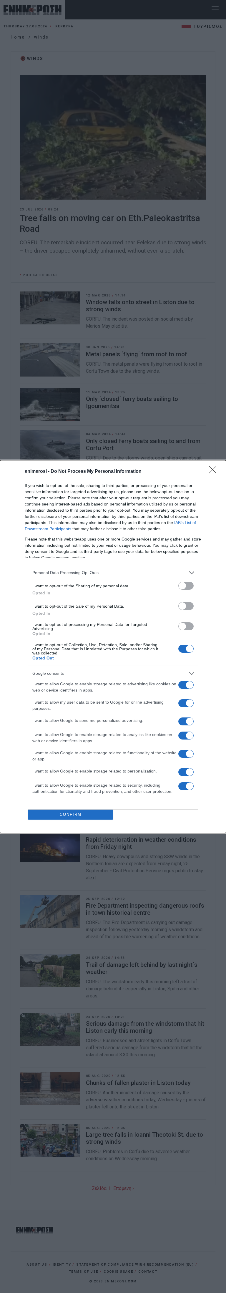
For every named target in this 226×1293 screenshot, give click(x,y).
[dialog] (113, 646)
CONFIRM (71, 814)
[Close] (214, 471)
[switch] (186, 586)
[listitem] (113, 573)
